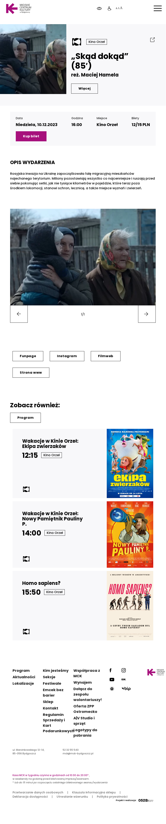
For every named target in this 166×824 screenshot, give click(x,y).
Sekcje (49, 676)
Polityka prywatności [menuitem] (112, 797)
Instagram (67, 356)
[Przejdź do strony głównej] (18, 8)
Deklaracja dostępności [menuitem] (30, 797)
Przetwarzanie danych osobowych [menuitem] (38, 792)
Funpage (28, 356)
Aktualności (24, 676)
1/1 (83, 314)
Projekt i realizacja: (126, 800)
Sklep (48, 701)
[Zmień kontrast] (99, 8)
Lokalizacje (23, 683)
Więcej (84, 88)
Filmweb (105, 356)
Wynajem (82, 682)
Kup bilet (31, 136)
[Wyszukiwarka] (152, 24)
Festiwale (52, 683)
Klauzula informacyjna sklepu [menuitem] (94, 792)
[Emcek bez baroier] (109, 8)
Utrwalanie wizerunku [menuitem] (72, 797)
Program (25, 417)
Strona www (31, 372)
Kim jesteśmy (56, 670)
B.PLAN (134, 24)
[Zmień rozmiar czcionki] (118, 8)
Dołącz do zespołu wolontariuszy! (87, 694)
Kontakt (50, 708)
